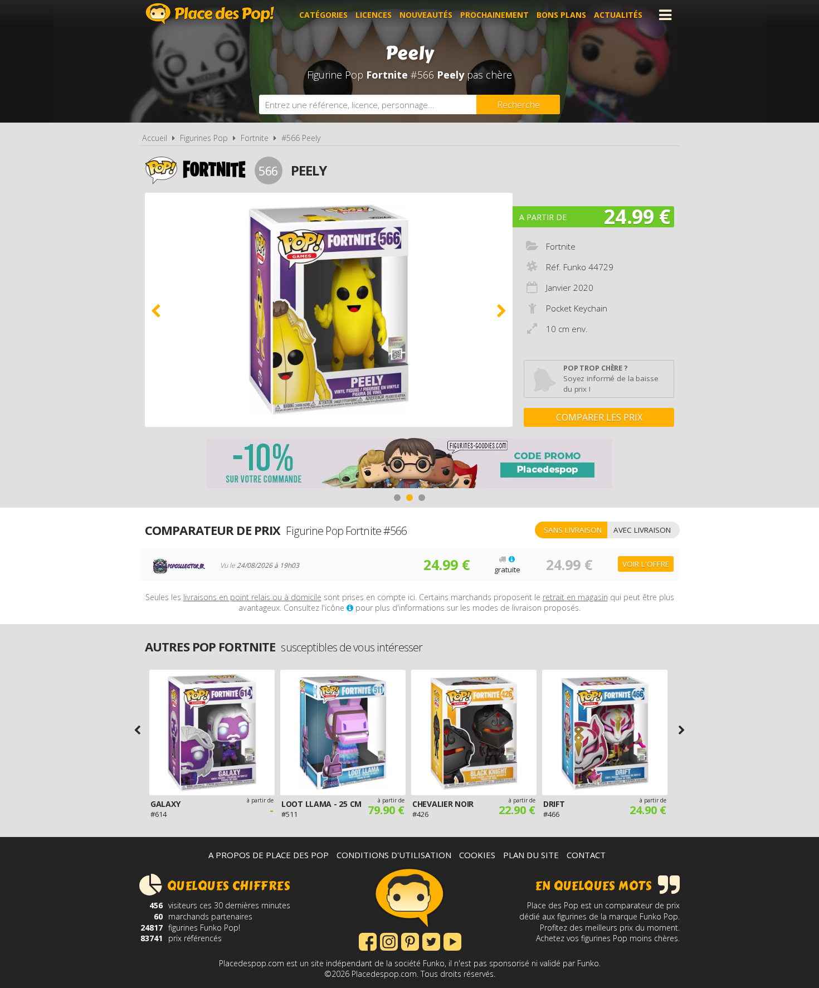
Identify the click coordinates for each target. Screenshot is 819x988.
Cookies (477, 854)
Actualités (618, 14)
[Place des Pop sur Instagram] (389, 941)
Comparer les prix (599, 417)
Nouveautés (425, 14)
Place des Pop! (210, 13)
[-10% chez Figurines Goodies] (409, 464)
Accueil (154, 138)
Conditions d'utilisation (394, 854)
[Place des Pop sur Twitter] (431, 941)
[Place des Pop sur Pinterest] (410, 941)
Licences (373, 14)
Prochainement (494, 14)
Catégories (323, 14)
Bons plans (561, 14)
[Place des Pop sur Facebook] (368, 941)
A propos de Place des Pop (268, 854)
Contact (586, 854)
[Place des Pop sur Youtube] (452, 941)
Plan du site (531, 854)
